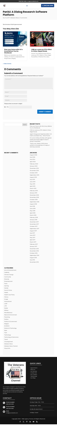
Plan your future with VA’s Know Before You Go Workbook (13, 51)
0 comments (23, 17)
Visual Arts (7, 348)
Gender (6, 288)
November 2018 (34, 197)
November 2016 (34, 251)
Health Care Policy (9, 294)
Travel (6, 339)
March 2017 (33, 242)
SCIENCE (6, 326)
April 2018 (32, 213)
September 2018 (34, 202)
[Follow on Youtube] (33, 421)
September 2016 (34, 255)
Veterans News (14, 17)
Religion (6, 323)
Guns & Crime (8, 290)
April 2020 (33, 161)
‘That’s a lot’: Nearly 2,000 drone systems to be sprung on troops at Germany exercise (39, 145)
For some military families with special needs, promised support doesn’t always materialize (40, 139)
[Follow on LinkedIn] (30, 421)
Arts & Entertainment (10, 270)
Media (6, 308)
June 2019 (32, 181)
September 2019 (34, 175)
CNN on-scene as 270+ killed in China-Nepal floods (41, 50)
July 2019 (32, 179)
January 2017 (33, 246)
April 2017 (32, 239)
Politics (6, 319)
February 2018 (34, 217)
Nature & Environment (10, 315)
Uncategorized (8, 341)
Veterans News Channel (11, 346)
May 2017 (32, 237)
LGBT (5, 303)
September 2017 (34, 228)
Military (6, 310)
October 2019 (33, 172)
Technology (7, 335)
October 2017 (33, 226)
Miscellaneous (8, 312)
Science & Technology (10, 328)
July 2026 (32, 157)
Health (6, 292)
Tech (5, 332)
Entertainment (8, 281)
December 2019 (34, 168)
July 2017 (32, 233)
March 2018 (33, 215)
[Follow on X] (23, 421)
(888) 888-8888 (48, 5)
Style (5, 330)
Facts (5, 283)
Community (7, 277)
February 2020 (34, 164)
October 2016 (33, 253)
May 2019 (32, 184)
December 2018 (34, 195)
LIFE (5, 306)
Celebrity (6, 272)
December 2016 (34, 248)
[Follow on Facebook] (20, 421)
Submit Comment (45, 112)
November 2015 (34, 262)
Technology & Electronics (11, 337)
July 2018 (32, 206)
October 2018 (33, 199)
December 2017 (34, 222)
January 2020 (33, 166)
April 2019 (32, 186)
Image (6, 299)
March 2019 (33, 188)
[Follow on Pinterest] (26, 421)
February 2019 (34, 190)
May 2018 (32, 210)
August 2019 (33, 177)
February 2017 (34, 244)
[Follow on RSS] (36, 421)
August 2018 (33, 204)
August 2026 (33, 155)
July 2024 (32, 159)
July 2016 (32, 260)
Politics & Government (10, 321)
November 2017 (34, 224)
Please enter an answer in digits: (13, 103)
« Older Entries (7, 63)
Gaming (6, 285)
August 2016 (33, 257)
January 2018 (33, 219)
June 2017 (32, 235)
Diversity (6, 279)
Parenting (7, 317)
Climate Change (8, 274)
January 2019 (33, 193)
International (7, 301)
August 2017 (33, 231)
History (6, 297)
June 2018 (32, 208)
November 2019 (34, 170)
